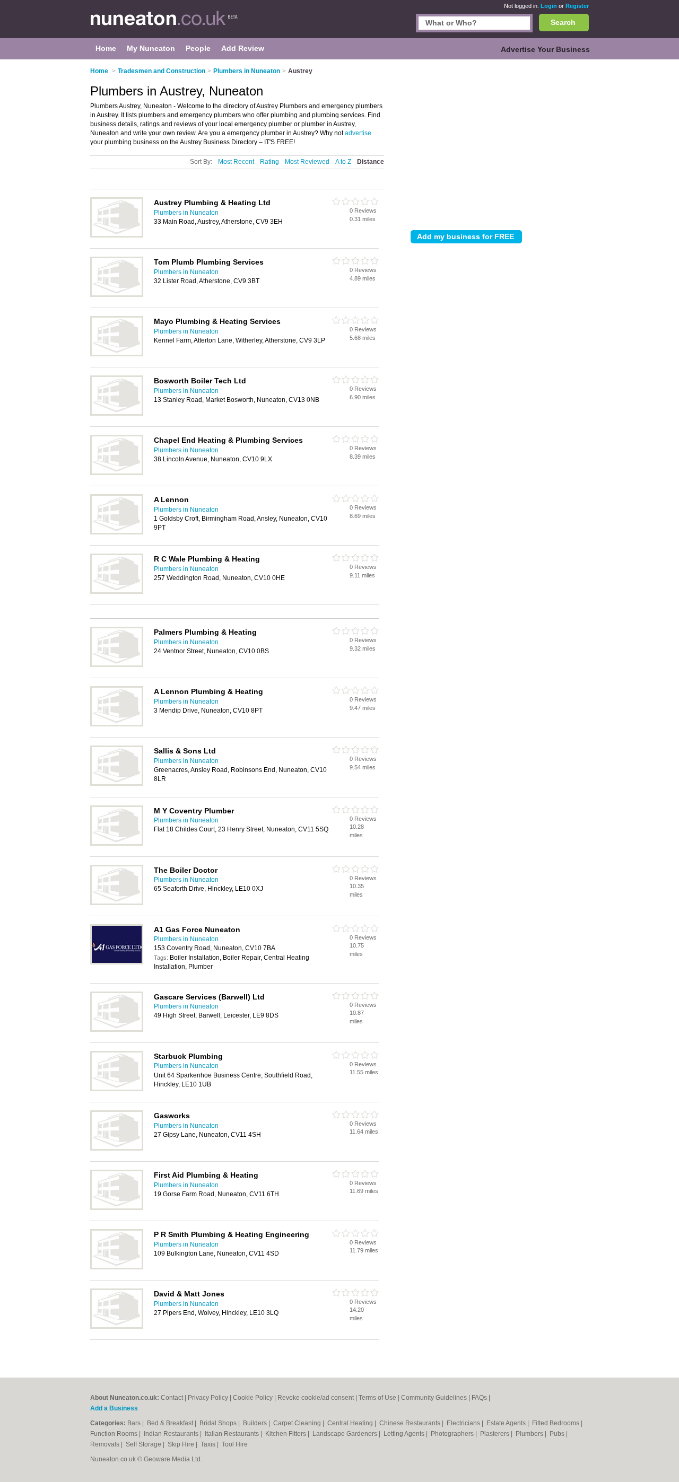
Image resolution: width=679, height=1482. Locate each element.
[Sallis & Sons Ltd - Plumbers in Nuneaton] (116, 783)
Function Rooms (114, 1433)
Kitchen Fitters (286, 1433)
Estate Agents (506, 1423)
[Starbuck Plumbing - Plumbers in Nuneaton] (116, 1089)
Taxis (209, 1444)
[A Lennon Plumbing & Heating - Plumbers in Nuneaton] (116, 724)
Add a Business (114, 1408)
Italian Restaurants (232, 1433)
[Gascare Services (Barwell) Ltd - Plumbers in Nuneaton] (116, 1029)
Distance (370, 161)
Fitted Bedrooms (556, 1423)
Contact (172, 1397)
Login (549, 6)
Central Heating (351, 1423)
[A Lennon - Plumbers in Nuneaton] (116, 532)
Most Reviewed (307, 161)
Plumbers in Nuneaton (186, 212)
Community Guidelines (434, 1397)
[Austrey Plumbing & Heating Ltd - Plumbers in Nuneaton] (116, 235)
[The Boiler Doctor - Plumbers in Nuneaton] (116, 903)
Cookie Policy (253, 1397)
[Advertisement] (500, 142)
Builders (255, 1423)
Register (577, 6)
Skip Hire (182, 1444)
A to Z (343, 161)
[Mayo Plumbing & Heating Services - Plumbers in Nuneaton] (116, 354)
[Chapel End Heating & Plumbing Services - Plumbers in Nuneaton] (116, 473)
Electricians (464, 1423)
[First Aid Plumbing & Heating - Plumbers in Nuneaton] (116, 1208)
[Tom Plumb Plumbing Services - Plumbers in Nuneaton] (116, 295)
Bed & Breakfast (171, 1423)
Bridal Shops (218, 1423)
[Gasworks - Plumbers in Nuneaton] (116, 1148)
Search (563, 22)
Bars (134, 1423)
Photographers (453, 1433)
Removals (105, 1444)
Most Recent (236, 161)
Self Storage (144, 1444)
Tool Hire (235, 1444)
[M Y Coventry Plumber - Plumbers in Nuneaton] (116, 843)
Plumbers (530, 1433)
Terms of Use (377, 1397)
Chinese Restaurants (410, 1423)
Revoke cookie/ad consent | (318, 1397)
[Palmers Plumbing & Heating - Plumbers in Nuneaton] (116, 665)
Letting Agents (405, 1433)
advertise (358, 133)
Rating (269, 161)
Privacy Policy (208, 1397)
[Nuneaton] (164, 24)
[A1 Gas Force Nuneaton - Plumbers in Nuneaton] (116, 962)
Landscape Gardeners (345, 1433)
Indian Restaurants (172, 1433)
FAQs (479, 1397)
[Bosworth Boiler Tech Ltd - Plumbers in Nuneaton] (116, 413)
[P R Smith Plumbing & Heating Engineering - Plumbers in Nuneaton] (116, 1267)
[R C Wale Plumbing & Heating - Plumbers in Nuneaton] (116, 591)
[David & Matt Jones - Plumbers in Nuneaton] (116, 1326)
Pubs (558, 1433)
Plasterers (495, 1433)
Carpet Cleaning (298, 1423)
